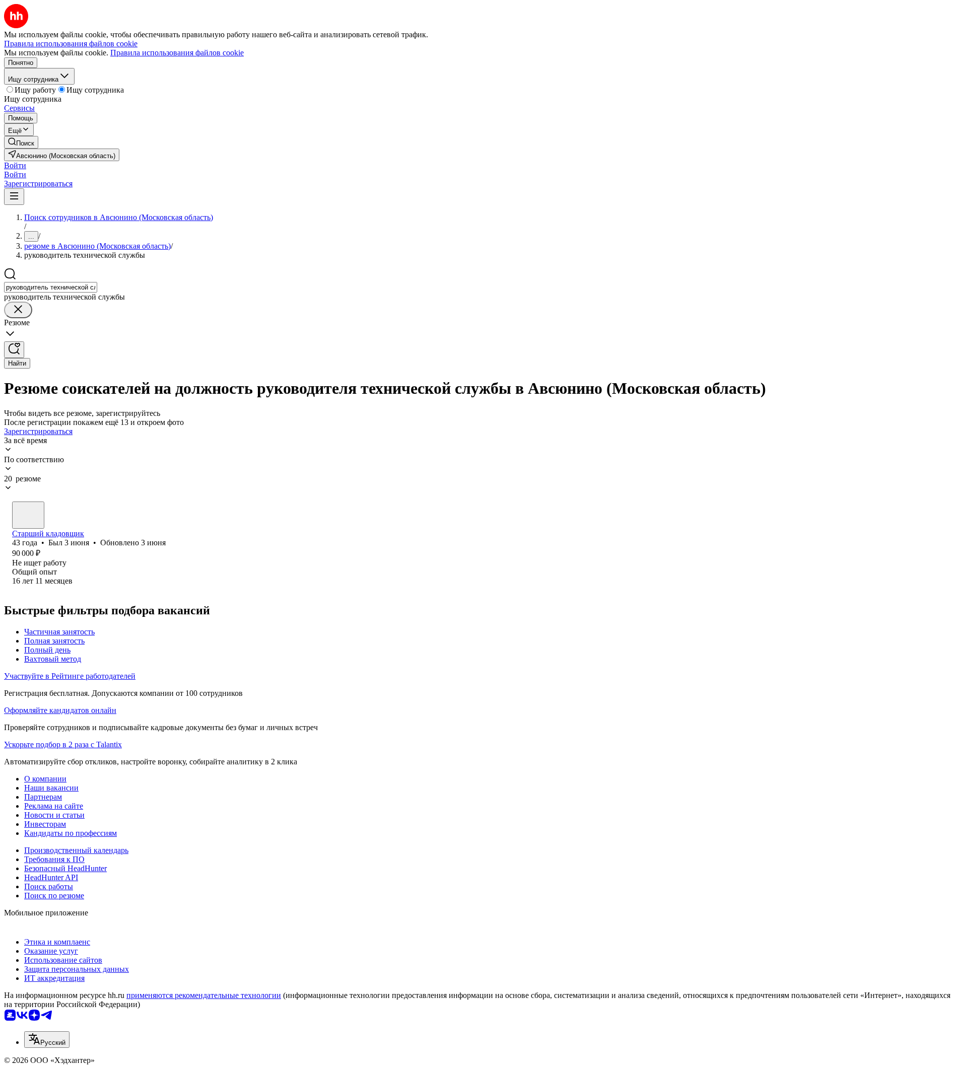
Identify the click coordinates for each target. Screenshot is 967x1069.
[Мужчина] (28, 515)
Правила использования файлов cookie (177, 52)
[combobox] (50, 287)
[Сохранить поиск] (14, 349)
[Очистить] (18, 310)
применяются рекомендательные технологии (203, 995)
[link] (21, 142)
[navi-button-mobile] (14, 196)
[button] (15, 165)
